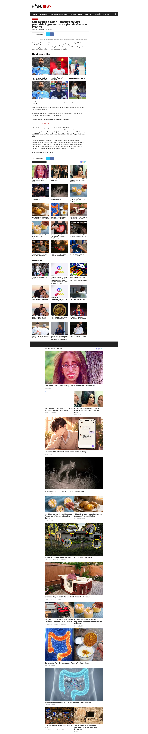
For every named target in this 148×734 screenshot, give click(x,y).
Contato (88, 14)
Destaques (35, 19)
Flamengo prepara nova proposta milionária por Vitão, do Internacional (59, 78)
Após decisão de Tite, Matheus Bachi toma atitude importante (40, 337)
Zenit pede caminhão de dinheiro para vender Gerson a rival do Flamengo (40, 102)
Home (35, 14)
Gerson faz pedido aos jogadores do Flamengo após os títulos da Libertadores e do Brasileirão (40, 78)
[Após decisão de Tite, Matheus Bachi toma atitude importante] (40, 328)
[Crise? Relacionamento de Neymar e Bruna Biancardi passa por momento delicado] (40, 309)
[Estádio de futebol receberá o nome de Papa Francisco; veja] (78, 328)
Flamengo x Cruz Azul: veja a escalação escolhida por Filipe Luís (77, 77)
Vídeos (80, 14)
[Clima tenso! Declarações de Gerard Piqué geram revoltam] (78, 309)
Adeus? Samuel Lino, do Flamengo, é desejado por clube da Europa (77, 101)
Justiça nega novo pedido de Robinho (77, 300)
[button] (115, 14)
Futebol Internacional (59, 14)
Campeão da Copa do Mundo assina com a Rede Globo (59, 300)
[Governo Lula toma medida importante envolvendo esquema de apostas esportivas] (78, 269)
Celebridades (35, 297)
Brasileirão (43, 14)
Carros (73, 14)
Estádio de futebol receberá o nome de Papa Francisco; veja (78, 337)
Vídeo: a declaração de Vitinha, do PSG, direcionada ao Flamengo (59, 101)
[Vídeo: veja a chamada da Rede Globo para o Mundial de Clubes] (59, 309)
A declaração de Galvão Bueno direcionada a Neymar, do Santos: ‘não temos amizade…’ (59, 338)
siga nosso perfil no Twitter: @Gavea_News (41, 123)
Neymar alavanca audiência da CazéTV (40, 278)
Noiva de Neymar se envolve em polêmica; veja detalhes (40, 300)
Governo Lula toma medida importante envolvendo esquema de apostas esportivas (78, 279)
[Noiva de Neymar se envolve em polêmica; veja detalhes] (40, 291)
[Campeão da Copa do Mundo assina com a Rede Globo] (59, 291)
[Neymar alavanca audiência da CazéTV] (40, 269)
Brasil (34, 275)
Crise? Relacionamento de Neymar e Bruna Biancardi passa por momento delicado (40, 318)
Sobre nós (97, 14)
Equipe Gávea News (39, 29)
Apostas (106, 14)
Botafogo (53, 315)
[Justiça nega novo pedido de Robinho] (78, 291)
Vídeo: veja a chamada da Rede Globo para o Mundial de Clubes (59, 318)
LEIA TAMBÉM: (36, 260)
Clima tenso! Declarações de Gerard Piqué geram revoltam (78, 317)
